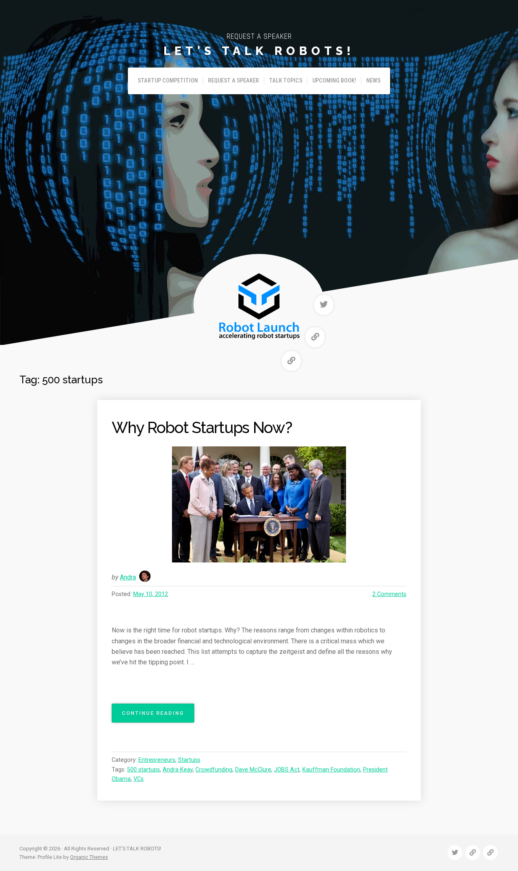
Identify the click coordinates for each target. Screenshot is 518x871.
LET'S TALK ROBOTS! (259, 51)
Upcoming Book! (334, 80)
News (373, 80)
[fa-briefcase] (315, 337)
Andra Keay (178, 769)
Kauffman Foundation (331, 769)
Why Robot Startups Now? (202, 428)
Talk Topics (285, 80)
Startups (189, 760)
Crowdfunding (213, 769)
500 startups (143, 769)
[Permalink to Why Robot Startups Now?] (259, 504)
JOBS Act (286, 769)
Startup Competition (168, 80)
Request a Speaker (233, 80)
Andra (128, 577)
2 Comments (389, 594)
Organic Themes (89, 857)
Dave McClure (253, 769)
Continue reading (158, 716)
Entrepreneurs (156, 760)
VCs (139, 779)
